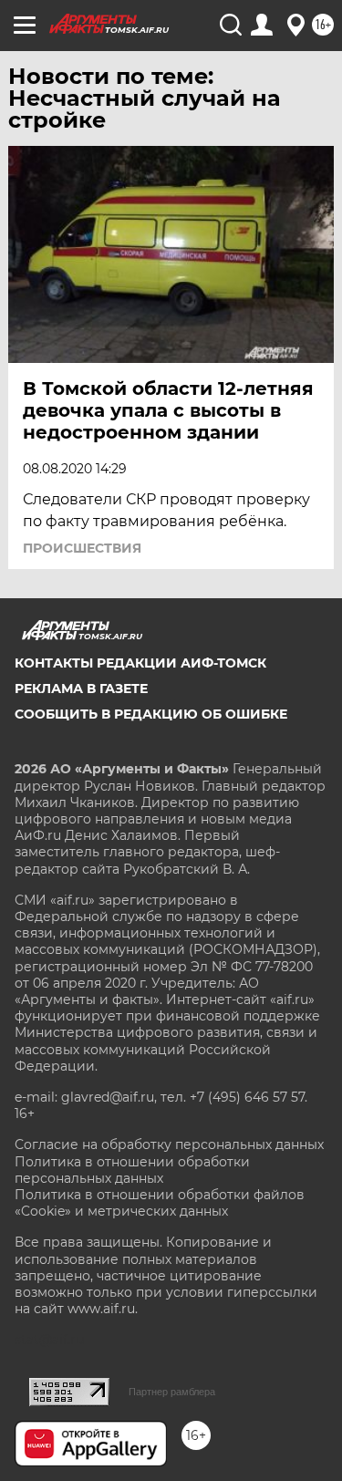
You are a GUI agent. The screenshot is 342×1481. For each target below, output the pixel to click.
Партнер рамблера (172, 1391)
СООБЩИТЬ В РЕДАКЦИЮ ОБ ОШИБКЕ (151, 714)
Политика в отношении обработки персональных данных (132, 1170)
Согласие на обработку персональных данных (169, 1144)
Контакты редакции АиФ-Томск (140, 663)
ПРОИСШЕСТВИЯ (82, 548)
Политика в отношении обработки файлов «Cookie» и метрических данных (160, 1202)
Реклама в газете (81, 688)
